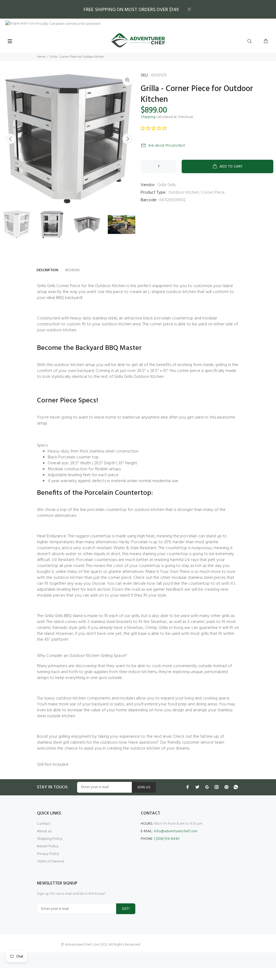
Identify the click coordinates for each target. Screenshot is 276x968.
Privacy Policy (48, 854)
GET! (126, 909)
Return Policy (47, 846)
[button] (154, 128)
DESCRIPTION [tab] (47, 270)
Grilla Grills (166, 185)
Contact (43, 824)
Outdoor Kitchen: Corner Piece (196, 192)
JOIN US (143, 787)
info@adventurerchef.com (175, 831)
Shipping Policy (49, 839)
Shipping (148, 117)
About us (44, 831)
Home (41, 57)
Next (127, 139)
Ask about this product (166, 145)
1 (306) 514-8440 (167, 839)
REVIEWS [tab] (72, 270)
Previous (10, 139)
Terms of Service (50, 861)
